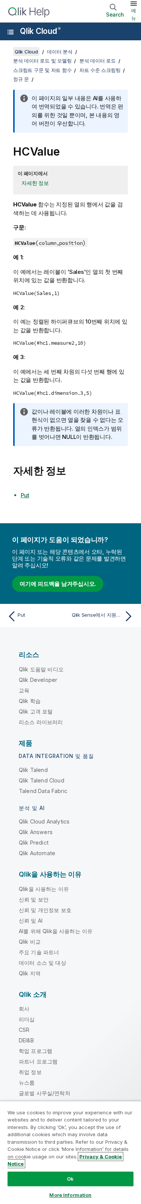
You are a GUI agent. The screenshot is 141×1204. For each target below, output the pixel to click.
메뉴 (133, 14)
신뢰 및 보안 (34, 899)
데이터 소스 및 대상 (42, 963)
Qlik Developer (38, 680)
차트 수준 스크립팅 (100, 70)
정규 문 (21, 79)
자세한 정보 (35, 183)
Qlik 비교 (30, 941)
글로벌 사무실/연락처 (44, 1093)
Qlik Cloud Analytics (44, 821)
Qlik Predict (34, 842)
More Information (70, 1195)
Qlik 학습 (30, 701)
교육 (24, 690)
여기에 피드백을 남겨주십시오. (58, 583)
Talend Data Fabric (43, 791)
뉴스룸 (27, 1082)
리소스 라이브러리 (41, 722)
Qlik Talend (33, 770)
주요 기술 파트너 (39, 952)
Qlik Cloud (40, 31)
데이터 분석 (60, 52)
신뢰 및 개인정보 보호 (45, 910)
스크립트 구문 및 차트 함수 (42, 70)
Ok (70, 1179)
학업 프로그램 (35, 1051)
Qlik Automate (37, 853)
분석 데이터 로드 (97, 61)
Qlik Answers (36, 832)
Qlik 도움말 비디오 (41, 669)
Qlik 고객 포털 (36, 711)
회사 (24, 1008)
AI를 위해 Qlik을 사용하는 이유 (55, 931)
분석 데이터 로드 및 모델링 (42, 61)
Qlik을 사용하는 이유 (44, 889)
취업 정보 (30, 1072)
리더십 (27, 1019)
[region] (70, 1152)
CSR (24, 1030)
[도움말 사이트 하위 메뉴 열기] (10, 32)
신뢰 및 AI (30, 920)
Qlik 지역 (30, 973)
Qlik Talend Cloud (41, 780)
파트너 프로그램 (38, 1061)
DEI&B (26, 1040)
